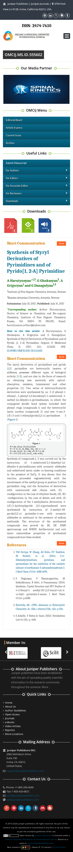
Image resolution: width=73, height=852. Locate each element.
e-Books (9, 722)
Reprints (10, 730)
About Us (10, 706)
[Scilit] (35, 650)
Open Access (12, 714)
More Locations (14, 734)
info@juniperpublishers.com (23, 795)
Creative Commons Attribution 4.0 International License (31, 839)
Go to (61, 243)
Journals (9, 718)
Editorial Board (14, 120)
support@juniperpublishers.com (25, 771)
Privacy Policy (59, 847)
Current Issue (13, 135)
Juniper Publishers (18, 3)
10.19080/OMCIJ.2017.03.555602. (25, 350)
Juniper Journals (40, 3)
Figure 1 (12, 419)
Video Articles (13, 726)
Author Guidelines (15, 710)
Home (8, 702)
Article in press (14, 128)
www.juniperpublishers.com (23, 799)
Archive (10, 143)
